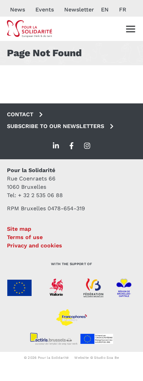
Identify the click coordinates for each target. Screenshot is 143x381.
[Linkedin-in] (56, 146)
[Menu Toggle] (130, 28)
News (17, 9)
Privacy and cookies (34, 245)
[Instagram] (87, 146)
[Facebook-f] (71, 146)
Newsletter (79, 9)
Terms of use (25, 237)
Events (44, 9)
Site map (19, 229)
